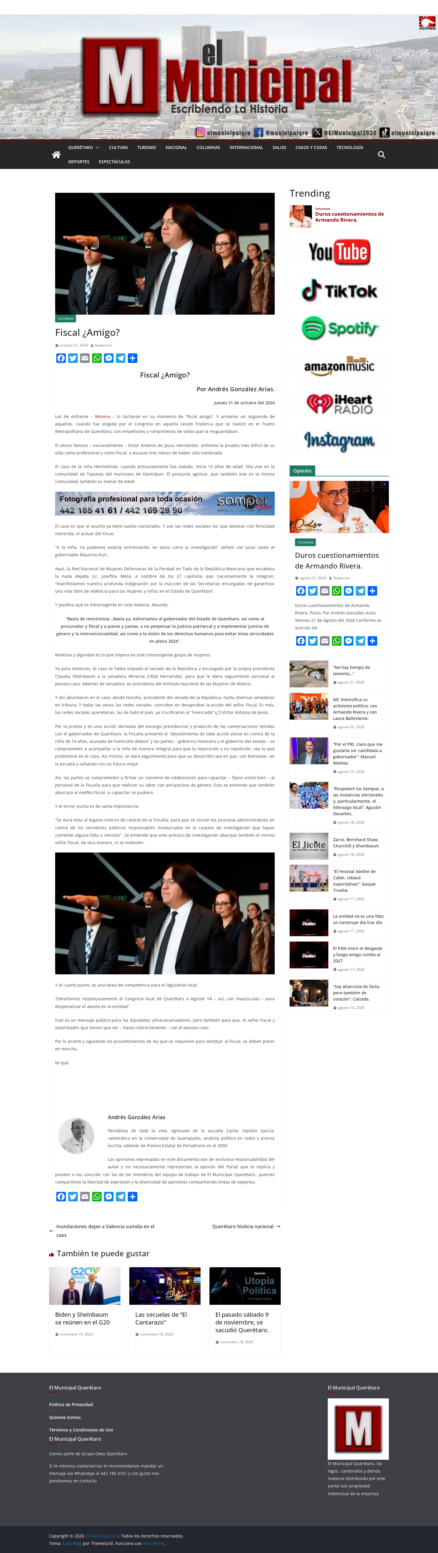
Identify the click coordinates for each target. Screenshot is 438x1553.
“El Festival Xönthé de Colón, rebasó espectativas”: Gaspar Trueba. (354, 881)
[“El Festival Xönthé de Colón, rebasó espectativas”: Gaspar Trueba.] (309, 885)
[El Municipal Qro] (219, 18)
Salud (279, 147)
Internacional (246, 147)
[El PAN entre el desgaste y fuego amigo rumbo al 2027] (309, 959)
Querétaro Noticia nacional (243, 1226)
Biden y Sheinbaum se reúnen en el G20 (82, 1318)
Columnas (208, 147)
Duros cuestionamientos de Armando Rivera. (337, 560)
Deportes (78, 161)
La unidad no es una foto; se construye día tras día (358, 919)
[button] (96, 147)
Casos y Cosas (311, 147)
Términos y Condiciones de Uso (81, 1430)
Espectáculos (114, 161)
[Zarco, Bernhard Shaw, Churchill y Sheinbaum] (309, 847)
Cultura (118, 147)
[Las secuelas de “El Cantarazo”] (165, 1271)
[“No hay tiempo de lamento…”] (309, 675)
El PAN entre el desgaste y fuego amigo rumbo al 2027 (357, 954)
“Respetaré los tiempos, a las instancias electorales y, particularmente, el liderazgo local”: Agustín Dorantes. (358, 801)
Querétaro (80, 147)
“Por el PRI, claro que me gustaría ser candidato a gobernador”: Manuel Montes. (358, 753)
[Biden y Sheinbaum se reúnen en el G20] (84, 1271)
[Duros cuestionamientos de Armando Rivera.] (339, 507)
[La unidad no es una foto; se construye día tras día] (309, 923)
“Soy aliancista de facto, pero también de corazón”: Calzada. (356, 993)
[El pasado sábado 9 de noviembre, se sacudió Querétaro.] (245, 1271)
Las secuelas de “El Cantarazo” (161, 1318)
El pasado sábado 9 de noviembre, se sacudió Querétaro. (242, 1322)
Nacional (176, 147)
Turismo (146, 147)
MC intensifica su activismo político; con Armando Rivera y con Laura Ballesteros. (355, 709)
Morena (103, 416)
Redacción (103, 345)
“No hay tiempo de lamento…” (351, 670)
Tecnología (350, 147)
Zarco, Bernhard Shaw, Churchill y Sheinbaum (356, 843)
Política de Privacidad (71, 1404)
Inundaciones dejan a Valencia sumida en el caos (105, 1230)
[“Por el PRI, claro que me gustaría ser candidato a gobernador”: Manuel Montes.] (309, 758)
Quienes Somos (65, 1417)
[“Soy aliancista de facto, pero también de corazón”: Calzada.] (309, 997)
